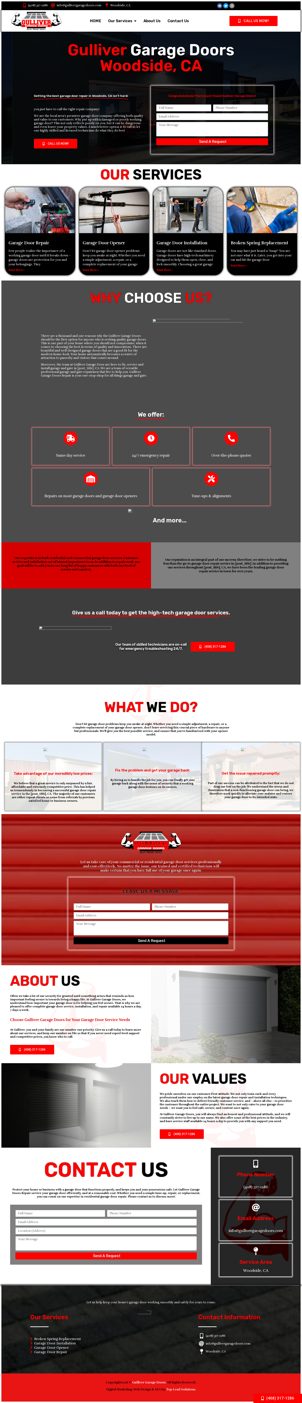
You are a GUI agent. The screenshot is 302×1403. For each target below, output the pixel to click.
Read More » (17, 270)
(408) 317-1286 (38, 5)
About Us (152, 21)
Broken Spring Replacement (259, 243)
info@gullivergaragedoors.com (79, 5)
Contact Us (178, 21)
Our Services (120, 21)
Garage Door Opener (104, 243)
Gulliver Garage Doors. (149, 1382)
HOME (95, 21)
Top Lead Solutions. (181, 1389)
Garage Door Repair (29, 243)
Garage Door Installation (182, 243)
